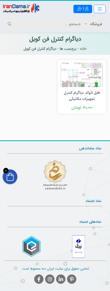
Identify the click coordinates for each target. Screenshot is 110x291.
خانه (83, 49)
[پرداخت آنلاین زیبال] (78, 246)
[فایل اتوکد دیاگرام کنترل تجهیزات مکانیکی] (81, 74)
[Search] (10, 24)
